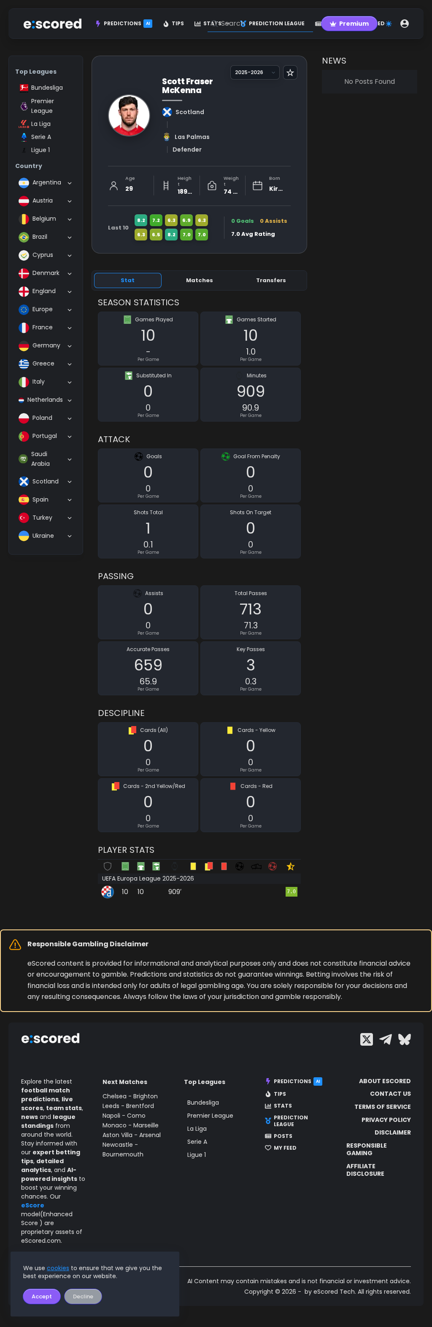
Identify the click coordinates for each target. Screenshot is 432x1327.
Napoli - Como (124, 1115)
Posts (283, 1136)
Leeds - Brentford (128, 1106)
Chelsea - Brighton (130, 1096)
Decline (83, 1296)
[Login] (404, 23)
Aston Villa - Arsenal (132, 1135)
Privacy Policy (386, 1120)
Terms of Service (382, 1107)
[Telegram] (385, 1039)
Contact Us (390, 1093)
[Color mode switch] (389, 24)
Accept (42, 1296)
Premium (354, 23)
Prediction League (291, 1120)
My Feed (285, 1148)
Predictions (127, 23)
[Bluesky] (404, 1039)
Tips (178, 23)
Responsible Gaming (366, 1149)
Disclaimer (393, 1132)
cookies (58, 1268)
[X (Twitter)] (366, 1039)
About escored (385, 1081)
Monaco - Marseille (131, 1125)
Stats (283, 1106)
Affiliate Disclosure (365, 1169)
